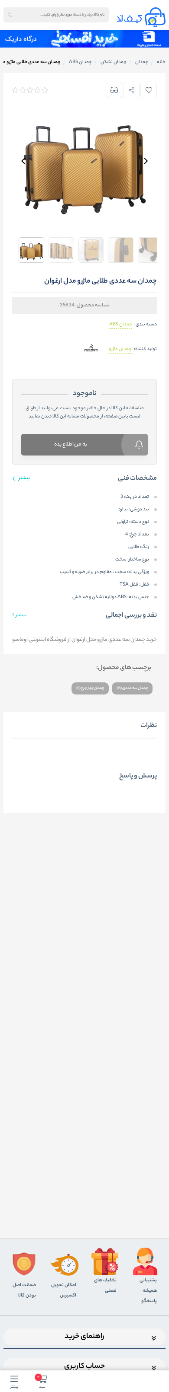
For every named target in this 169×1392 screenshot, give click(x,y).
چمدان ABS (120, 324)
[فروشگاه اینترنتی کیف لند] (141, 17)
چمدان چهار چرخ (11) (90, 688)
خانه (161, 62)
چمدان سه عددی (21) (132, 688)
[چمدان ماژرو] (91, 349)
